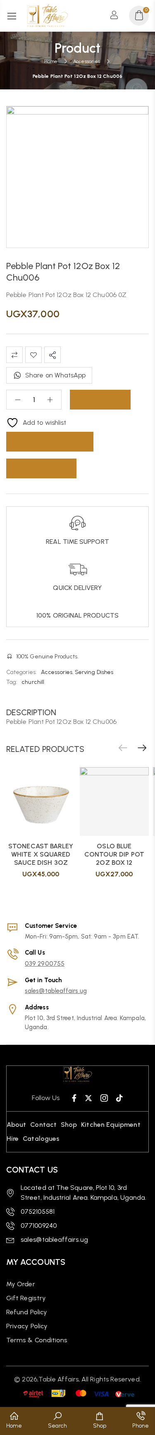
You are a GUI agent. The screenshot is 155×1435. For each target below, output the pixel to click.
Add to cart (100, 399)
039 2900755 (44, 963)
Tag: (11, 682)
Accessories (86, 61)
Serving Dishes (94, 672)
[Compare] (14, 354)
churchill (32, 682)
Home (50, 61)
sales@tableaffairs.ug (56, 991)
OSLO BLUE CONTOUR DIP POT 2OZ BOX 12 (114, 854)
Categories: (21, 672)
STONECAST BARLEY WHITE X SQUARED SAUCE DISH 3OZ (40, 854)
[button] (142, 748)
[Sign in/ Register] (116, 16)
